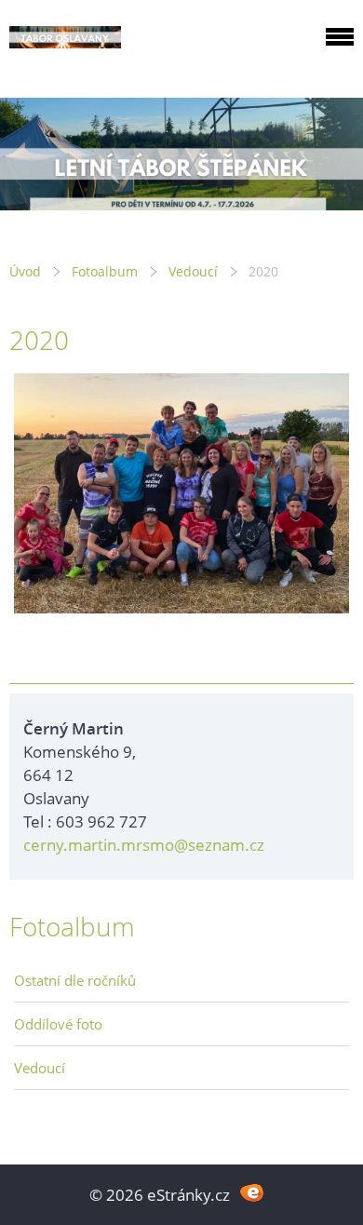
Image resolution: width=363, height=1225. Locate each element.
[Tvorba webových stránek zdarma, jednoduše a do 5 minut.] (251, 1193)
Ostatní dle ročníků (75, 980)
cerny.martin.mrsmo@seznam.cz (143, 844)
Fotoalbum (105, 271)
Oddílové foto (58, 1024)
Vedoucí (193, 271)
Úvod (25, 271)
